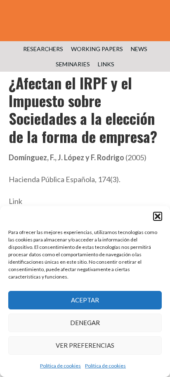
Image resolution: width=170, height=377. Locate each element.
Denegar (85, 322)
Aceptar (85, 300)
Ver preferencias (85, 345)
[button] (157, 216)
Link (15, 201)
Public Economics (85, 24)
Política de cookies (60, 366)
